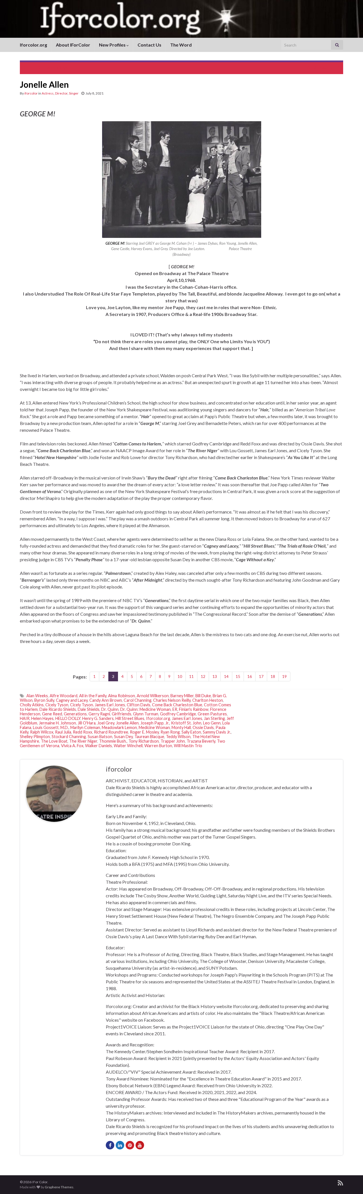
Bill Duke (203, 695)
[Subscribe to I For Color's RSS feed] (340, 1182)
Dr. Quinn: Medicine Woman (145, 709)
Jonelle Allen (127, 722)
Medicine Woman (154, 727)
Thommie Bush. (113, 741)
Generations (75, 713)
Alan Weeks (37, 695)
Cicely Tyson (56, 704)
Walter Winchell (128, 745)
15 (238, 676)
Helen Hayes (42, 718)
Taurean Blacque (149, 736)
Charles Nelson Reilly (172, 700)
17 (261, 676)
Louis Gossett (46, 727)
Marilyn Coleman (85, 727)
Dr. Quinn (110, 709)
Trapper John (173, 741)
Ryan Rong (170, 732)
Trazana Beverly (201, 741)
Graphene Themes (59, 1187)
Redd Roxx (82, 732)
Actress (48, 93)
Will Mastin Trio (188, 745)
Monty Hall (181, 727)
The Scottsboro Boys (49, 67)
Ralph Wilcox (41, 732)
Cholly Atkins (32, 704)
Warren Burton (158, 745)
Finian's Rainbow (193, 709)
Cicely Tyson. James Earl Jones (97, 704)
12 (203, 676)
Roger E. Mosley (144, 732)
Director (61, 93)
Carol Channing (137, 700)
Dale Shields (89, 709)
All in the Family (92, 695)
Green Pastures (212, 713)
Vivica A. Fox (72, 745)
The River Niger (83, 741)
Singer (74, 93)
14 (226, 676)
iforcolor (31, 93)
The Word (181, 44)
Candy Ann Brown (105, 700)
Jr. (167, 722)
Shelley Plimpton (35, 736)
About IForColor (73, 44)
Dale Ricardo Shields (57, 709)
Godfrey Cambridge (178, 713)
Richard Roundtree (111, 732)
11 (191, 676)
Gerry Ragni (99, 713)
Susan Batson (100, 736)
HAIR (24, 718)
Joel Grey (105, 722)
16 (249, 676)
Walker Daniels (98, 745)
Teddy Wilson (178, 736)
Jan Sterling (214, 718)
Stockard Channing (69, 736)
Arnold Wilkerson (153, 695)
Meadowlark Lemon (119, 727)
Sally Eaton (191, 732)
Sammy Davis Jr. (217, 732)
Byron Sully (44, 700)
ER (174, 709)
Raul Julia (63, 732)
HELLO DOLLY (68, 718)
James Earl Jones (187, 718)
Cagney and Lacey (72, 700)
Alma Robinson (121, 695)
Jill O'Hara (87, 722)
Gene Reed (52, 713)
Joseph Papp (152, 722)
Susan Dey (123, 736)
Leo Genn (212, 722)
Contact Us (149, 44)
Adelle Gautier (320, 67)
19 (284, 676)
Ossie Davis (203, 727)
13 (214, 676)
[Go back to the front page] (181, 19)
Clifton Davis (138, 704)
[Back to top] (350, 1181)
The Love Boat (54, 741)
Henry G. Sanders (98, 718)
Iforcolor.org (33, 44)
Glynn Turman (145, 713)
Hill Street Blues (129, 718)
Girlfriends (121, 713)
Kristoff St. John (186, 722)
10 (180, 676)
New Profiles (112, 44)
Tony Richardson (143, 741)
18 (273, 676)
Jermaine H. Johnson (57, 722)
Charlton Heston (207, 700)
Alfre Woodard (63, 695)
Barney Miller (182, 695)
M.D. (64, 727)
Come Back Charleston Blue (177, 704)
